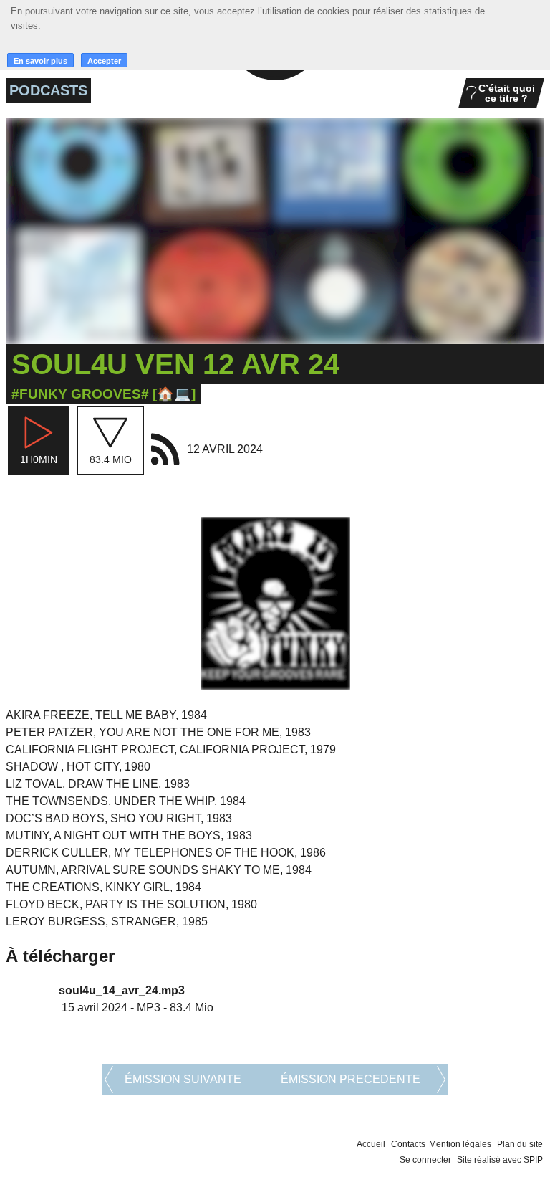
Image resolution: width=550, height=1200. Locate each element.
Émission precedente (350, 1079)
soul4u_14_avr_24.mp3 (122, 990)
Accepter (104, 61)
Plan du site (520, 1144)
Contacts (408, 1144)
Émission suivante (183, 1079)
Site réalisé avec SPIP (500, 1160)
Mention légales (460, 1144)
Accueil (371, 1144)
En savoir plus (40, 61)
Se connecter (425, 1160)
